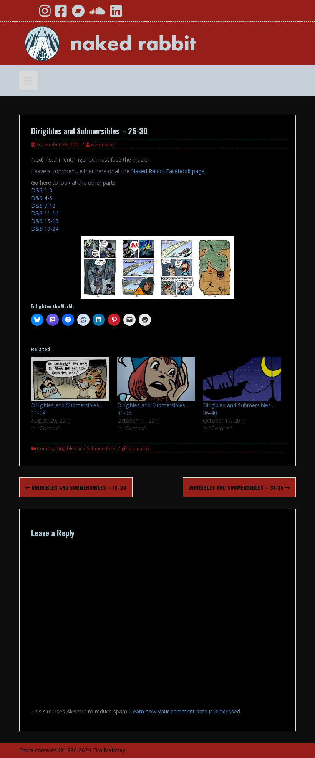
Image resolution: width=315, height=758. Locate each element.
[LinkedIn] (116, 13)
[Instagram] (45, 13)
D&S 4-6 (41, 197)
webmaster (103, 144)
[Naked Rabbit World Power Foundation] (128, 42)
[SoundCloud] (97, 13)
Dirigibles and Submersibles (85, 448)
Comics (45, 448)
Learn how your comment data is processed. (185, 711)
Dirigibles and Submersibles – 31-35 (237, 487)
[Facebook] (61, 13)
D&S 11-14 (44, 213)
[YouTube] (28, 13)
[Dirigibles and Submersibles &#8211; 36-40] (242, 379)
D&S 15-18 (44, 221)
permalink (137, 448)
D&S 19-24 (44, 228)
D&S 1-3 (41, 190)
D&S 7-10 (43, 205)
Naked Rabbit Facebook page (167, 171)
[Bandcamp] (78, 13)
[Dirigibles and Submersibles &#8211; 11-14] (70, 379)
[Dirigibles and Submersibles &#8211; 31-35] (156, 379)
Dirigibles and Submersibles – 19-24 (78, 487)
